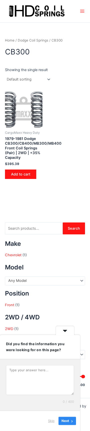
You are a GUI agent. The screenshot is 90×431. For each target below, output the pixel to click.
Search (74, 228)
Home (9, 40)
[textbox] (43, 280)
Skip (51, 421)
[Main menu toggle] (82, 11)
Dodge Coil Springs (33, 40)
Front (9, 305)
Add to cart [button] (20, 174)
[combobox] (45, 280)
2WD (9, 329)
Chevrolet (13, 255)
